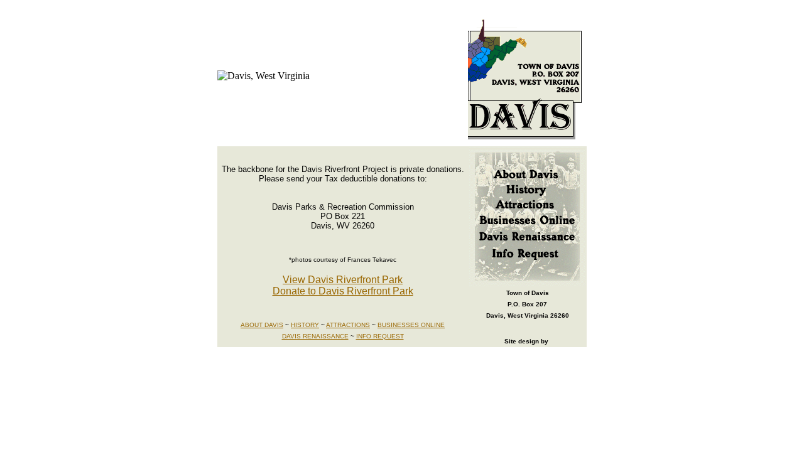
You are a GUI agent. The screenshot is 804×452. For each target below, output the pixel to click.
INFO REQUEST (380, 336)
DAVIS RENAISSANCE (315, 336)
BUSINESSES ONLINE (411, 324)
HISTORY (305, 324)
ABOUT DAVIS (262, 324)
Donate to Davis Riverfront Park (343, 291)
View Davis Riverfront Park (343, 279)
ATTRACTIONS (348, 324)
